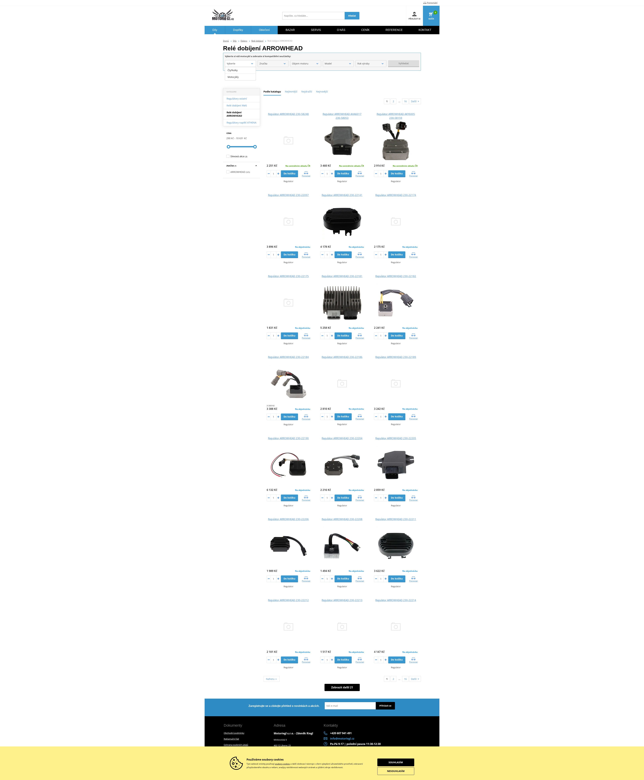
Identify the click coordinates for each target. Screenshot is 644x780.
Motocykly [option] (233, 77)
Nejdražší (306, 91)
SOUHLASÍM (396, 762)
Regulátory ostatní (237, 98)
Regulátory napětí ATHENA (241, 122)
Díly (234, 40)
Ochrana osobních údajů (236, 744)
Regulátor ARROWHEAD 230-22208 (342, 519)
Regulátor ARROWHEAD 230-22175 (288, 276)
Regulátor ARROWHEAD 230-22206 (288, 519)
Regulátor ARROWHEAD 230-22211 (395, 519)
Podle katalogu (272, 91)
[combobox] (240, 63)
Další (414, 101)
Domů (226, 40)
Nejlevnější (291, 91)
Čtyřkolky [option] (233, 70)
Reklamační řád (231, 738)
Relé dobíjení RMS (237, 105)
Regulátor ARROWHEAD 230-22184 (288, 357)
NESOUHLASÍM (396, 771)
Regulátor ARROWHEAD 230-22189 (395, 357)
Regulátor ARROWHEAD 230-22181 (342, 276)
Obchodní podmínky (234, 733)
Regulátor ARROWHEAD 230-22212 (288, 600)
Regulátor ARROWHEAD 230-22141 (342, 195)
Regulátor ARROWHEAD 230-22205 (395, 438)
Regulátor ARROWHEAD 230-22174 (395, 195)
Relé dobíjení (257, 40)
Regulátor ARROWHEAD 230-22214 (395, 600)
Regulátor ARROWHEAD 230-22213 (342, 600)
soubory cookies (282, 763)
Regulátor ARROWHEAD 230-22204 (342, 438)
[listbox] (240, 74)
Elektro (244, 40)
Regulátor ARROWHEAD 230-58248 (288, 114)
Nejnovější (322, 91)
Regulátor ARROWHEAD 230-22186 (342, 357)
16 (405, 101)
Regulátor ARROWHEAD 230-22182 (395, 276)
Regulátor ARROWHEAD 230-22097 (288, 195)
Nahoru (270, 678)
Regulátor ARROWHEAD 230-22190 (288, 438)
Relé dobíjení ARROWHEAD (234, 114)
